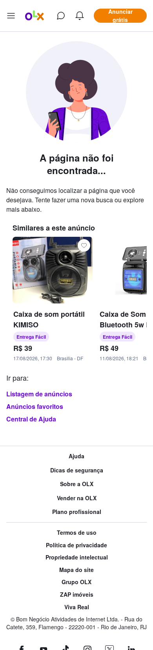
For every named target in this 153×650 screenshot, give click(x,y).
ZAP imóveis (76, 594)
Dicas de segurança (76, 470)
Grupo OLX (76, 582)
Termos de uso (77, 532)
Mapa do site (76, 570)
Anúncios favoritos (34, 406)
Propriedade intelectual (77, 557)
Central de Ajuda (31, 418)
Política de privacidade (76, 545)
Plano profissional (76, 512)
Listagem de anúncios (39, 393)
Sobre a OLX (76, 484)
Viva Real (76, 607)
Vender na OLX (77, 498)
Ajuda (76, 456)
